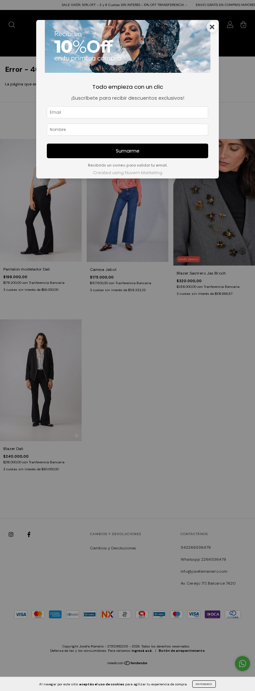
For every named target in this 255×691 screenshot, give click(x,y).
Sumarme (127, 151)
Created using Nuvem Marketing (127, 172)
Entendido (204, 684)
